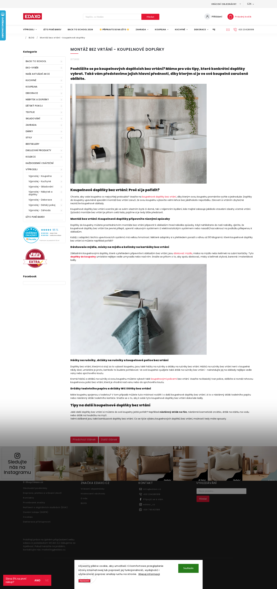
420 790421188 (151, 509)
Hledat (150, 17)
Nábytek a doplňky (37, 99)
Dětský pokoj (34, 105)
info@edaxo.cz (152, 489)
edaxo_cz (149, 504)
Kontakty (28, 497)
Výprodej (32, 169)
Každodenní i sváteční (40, 163)
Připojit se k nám (153, 499)
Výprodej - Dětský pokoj (42, 205)
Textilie (30, 112)
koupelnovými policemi (164, 378)
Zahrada (31, 124)
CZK (249, 4)
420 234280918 (151, 494)
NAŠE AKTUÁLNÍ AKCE (38, 73)
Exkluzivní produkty (38, 150)
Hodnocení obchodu (93, 493)
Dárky (29, 131)
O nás (84, 498)
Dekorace (32, 93)
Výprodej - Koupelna (40, 176)
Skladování (33, 118)
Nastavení (84, 581)
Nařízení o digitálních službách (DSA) (45, 507)
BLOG (84, 503)
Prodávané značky (34, 502)
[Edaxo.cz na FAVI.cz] (35, 267)
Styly (29, 137)
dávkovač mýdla (183, 253)
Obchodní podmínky (35, 488)
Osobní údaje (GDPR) (35, 512)
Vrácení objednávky (224, 4)
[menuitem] (31, 30)
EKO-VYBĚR (32, 67)
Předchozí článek (84, 439)
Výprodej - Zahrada (39, 210)
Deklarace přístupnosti (37, 521)
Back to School (36, 61)
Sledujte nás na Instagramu (17, 467)
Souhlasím (188, 568)
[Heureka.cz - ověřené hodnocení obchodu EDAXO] (44, 242)
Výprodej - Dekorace (40, 199)
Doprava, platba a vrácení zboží (42, 493)
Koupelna (31, 86)
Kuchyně (31, 80)
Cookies (28, 517)
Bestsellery (32, 144)
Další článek (109, 439)
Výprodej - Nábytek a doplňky (40, 193)
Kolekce (31, 156)
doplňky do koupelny (83, 256)
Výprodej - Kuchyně (40, 181)
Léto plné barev (35, 216)
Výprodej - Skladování (41, 186)
